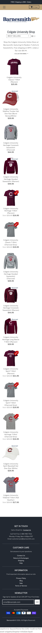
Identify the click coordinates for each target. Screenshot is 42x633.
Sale (21, 583)
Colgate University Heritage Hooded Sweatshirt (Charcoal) (10, 275)
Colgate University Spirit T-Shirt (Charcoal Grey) (10, 402)
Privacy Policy (21, 578)
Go (37, 602)
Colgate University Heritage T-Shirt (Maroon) (10, 210)
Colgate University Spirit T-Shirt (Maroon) (10, 371)
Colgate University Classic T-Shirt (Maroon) (14, 79)
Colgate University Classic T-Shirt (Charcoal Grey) (10, 242)
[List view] (34, 36)
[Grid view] (32, 36)
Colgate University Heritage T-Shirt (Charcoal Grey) (10, 434)
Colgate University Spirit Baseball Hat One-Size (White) (10, 466)
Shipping (21, 560)
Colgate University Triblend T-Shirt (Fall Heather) (11, 497)
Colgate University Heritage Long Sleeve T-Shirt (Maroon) (10, 339)
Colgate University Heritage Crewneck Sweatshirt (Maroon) (11, 307)
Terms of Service (21, 586)
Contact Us (27, 530)
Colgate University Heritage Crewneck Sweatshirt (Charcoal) (10, 146)
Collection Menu (20, 53)
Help (21, 563)
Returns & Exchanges (21, 558)
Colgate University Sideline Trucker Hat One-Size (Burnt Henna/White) (11, 112)
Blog (21, 581)
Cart (35, 7)
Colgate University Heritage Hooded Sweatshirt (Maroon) (11, 179)
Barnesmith (11, 620)
